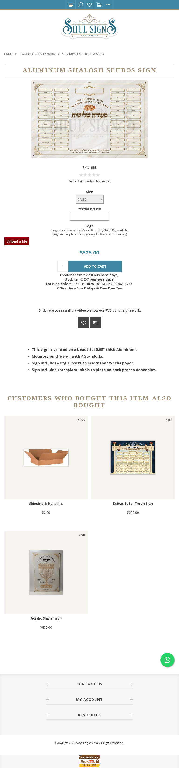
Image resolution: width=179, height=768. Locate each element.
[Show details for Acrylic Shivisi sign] (46, 572)
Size (89, 192)
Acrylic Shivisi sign (46, 618)
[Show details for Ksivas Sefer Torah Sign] (133, 457)
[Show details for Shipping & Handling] (46, 457)
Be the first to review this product (89, 181)
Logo (89, 226)
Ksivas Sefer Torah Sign (133, 503)
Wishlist (89, 4)
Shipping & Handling (46, 503)
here (50, 310)
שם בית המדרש (89, 209)
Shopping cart (98, 4)
